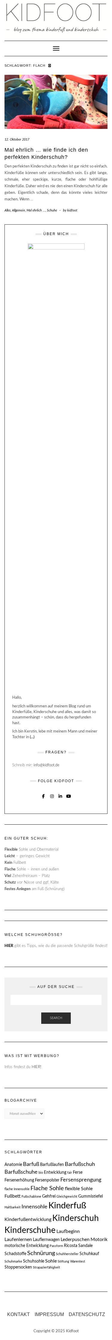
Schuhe (52, 210)
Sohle (51, 1261)
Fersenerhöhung (19, 1180)
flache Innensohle (17, 1189)
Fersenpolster (47, 1180)
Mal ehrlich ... (36, 210)
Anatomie (13, 1165)
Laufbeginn (68, 1231)
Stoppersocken (18, 1267)
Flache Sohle (47, 1188)
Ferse (77, 1172)
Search (56, 1018)
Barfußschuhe (21, 1172)
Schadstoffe (15, 1254)
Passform (56, 1246)
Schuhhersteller (67, 1254)
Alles (7, 210)
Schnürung (41, 1253)
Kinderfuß (67, 1205)
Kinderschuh (75, 1218)
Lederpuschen (75, 1239)
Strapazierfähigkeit (46, 1267)
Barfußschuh (80, 1164)
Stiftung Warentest (71, 1261)
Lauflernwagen (46, 1240)
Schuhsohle (33, 1261)
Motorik (99, 1239)
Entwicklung (55, 1172)
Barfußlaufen (52, 1165)
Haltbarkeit (12, 1207)
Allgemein (18, 210)
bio (41, 1172)
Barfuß (31, 1164)
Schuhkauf (89, 1254)
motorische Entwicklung (26, 1246)
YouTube (68, 795)
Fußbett (12, 1196)
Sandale (85, 1246)
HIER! (36, 1067)
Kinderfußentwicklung (27, 1219)
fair (69, 1172)
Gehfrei (49, 1196)
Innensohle (34, 1207)
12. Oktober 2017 (16, 139)
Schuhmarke (13, 1261)
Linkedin (60, 795)
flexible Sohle (79, 1188)
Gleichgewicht (66, 1196)
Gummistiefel (90, 1196)
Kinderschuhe (30, 1230)
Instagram (52, 795)
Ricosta (70, 1246)
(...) (32, 737)
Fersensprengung (80, 1180)
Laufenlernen (18, 1239)
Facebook (43, 795)
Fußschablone (31, 1196)
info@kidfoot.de (46, 765)
